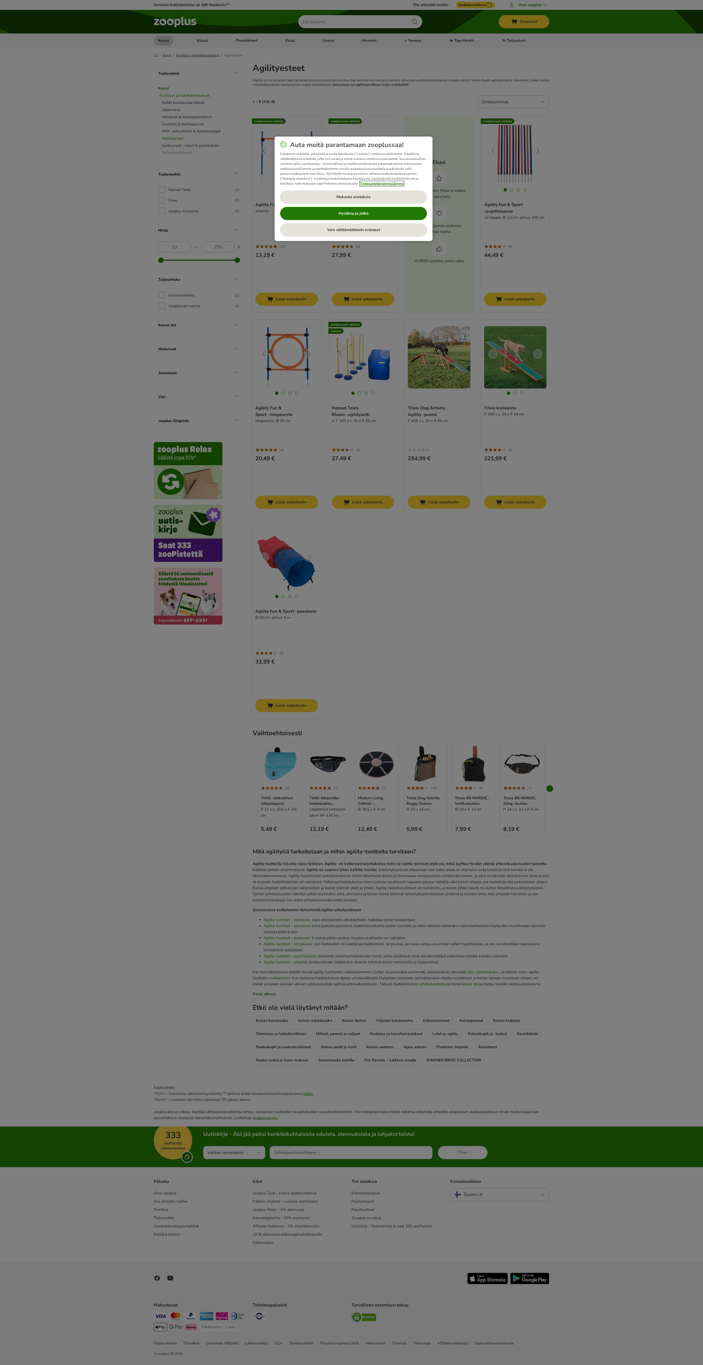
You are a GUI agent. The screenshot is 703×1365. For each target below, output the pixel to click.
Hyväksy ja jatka (354, 213)
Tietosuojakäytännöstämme (382, 183)
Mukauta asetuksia (353, 196)
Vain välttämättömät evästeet (353, 229)
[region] (354, 189)
